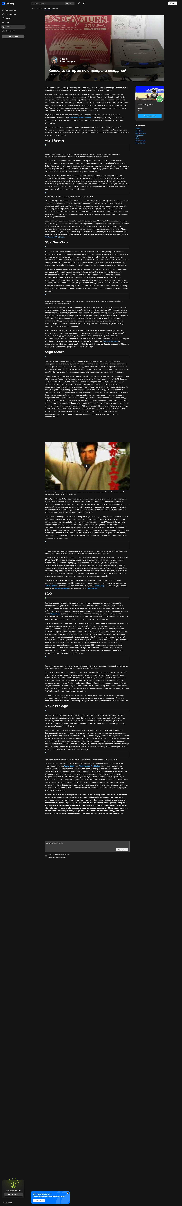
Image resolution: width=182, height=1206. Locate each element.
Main (33, 8)
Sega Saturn (139, 136)
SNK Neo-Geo (140, 133)
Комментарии (140, 143)
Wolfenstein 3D (51, 237)
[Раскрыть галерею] (87, 148)
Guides (55, 8)
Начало (137, 128)
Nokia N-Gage (140, 140)
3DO (137, 138)
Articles (47, 8)
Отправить (122, 850)
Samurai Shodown (110, 341)
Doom (61, 237)
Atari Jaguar (139, 131)
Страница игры (150, 116)
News (39, 8)
